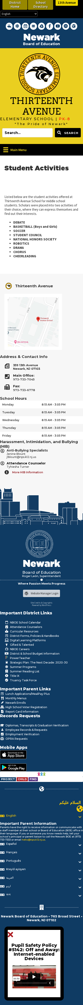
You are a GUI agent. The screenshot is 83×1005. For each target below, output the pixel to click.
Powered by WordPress (41, 605)
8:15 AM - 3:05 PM (54, 404)
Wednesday (10, 420)
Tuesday (8, 412)
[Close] (11, 935)
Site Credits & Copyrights (41, 602)
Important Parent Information (28, 823)
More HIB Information (27, 472)
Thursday (9, 428)
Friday (6, 435)
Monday (8, 404)
